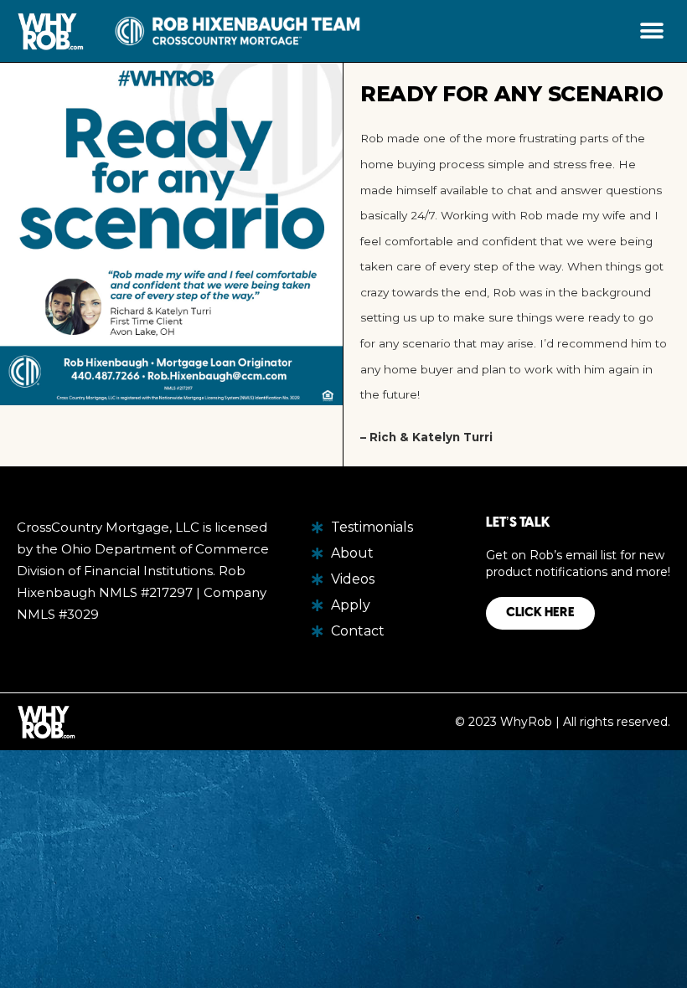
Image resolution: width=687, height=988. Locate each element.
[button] (651, 31)
